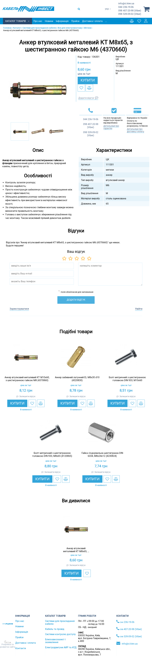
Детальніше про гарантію (111, 127)
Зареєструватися (19, 308)
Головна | (7, 28)
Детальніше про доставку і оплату (135, 130)
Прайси (75, 21)
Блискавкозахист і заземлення (55, 641)
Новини (49, 21)
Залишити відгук (27, 396)
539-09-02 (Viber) (129, 14)
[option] (38, 89)
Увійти (138, 308)
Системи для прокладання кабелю (60, 622)
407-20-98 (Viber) (129, 10)
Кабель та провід (54, 629)
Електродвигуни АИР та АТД (60, 647)
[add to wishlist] (81, 88)
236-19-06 (126, 7)
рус (107, 12)
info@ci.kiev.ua (130, 643)
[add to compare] (89, 88)
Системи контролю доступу (60, 634)
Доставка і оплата (92, 21)
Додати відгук (86, 98)
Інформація (62, 21)
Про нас (37, 21)
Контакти (20, 648)
